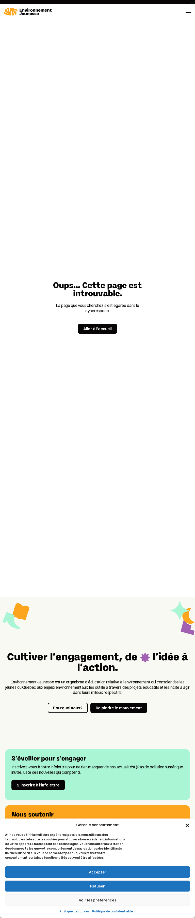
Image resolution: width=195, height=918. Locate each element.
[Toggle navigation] (188, 12)
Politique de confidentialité (112, 911)
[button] (187, 824)
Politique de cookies (74, 911)
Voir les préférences (97, 900)
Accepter (97, 872)
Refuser (97, 886)
